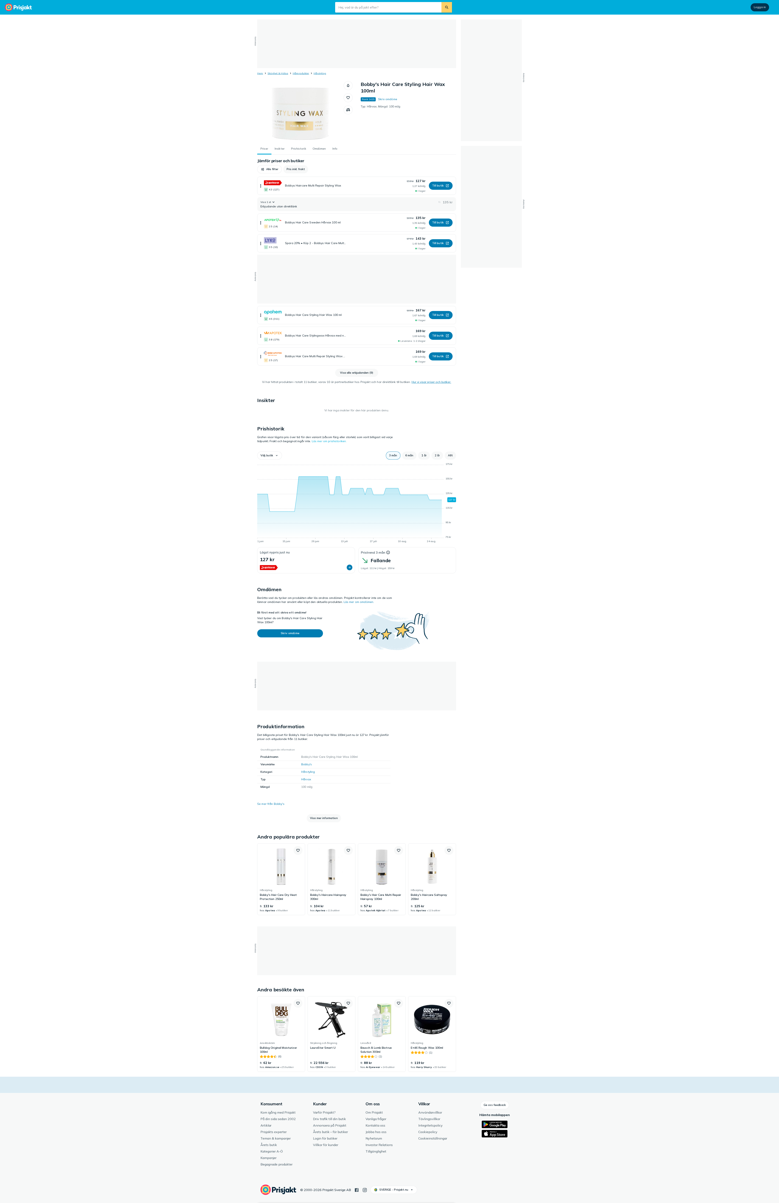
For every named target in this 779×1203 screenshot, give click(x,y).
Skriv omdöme (387, 99)
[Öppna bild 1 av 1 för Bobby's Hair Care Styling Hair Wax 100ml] (300, 111)
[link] (281, 879)
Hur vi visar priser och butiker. (431, 382)
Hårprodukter (301, 73)
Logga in (760, 7)
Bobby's (306, 764)
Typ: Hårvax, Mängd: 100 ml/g (380, 106)
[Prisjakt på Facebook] (356, 1190)
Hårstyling (320, 73)
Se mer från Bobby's (270, 804)
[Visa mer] (260, 185)
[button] (348, 85)
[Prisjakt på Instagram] (364, 1190)
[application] (356, 503)
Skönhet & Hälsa (278, 73)
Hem (260, 73)
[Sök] (446, 7)
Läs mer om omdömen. (359, 602)
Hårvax (306, 779)
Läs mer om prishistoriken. (329, 441)
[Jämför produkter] (348, 109)
